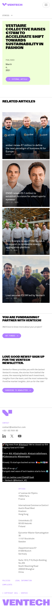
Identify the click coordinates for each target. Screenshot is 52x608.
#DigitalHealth (20, 453)
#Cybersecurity (9, 456)
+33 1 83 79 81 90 (10, 430)
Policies (6, 581)
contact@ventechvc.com (14, 427)
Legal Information (23, 581)
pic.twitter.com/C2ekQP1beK (20, 477)
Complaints (7, 585)
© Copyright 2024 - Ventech (15, 593)
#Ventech (23, 444)
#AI (10, 453)
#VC (4, 477)
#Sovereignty (24, 456)
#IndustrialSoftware (37, 453)
